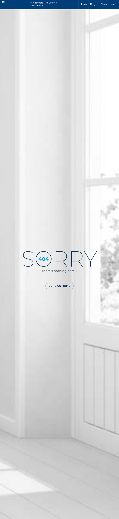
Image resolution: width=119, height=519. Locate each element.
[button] (59, 286)
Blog (94, 6)
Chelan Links (108, 4)
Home (83, 4)
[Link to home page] (14, 4)
